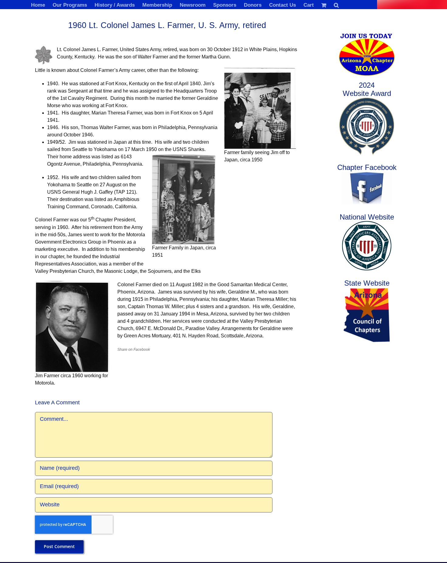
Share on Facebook (133, 349)
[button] (336, 4)
